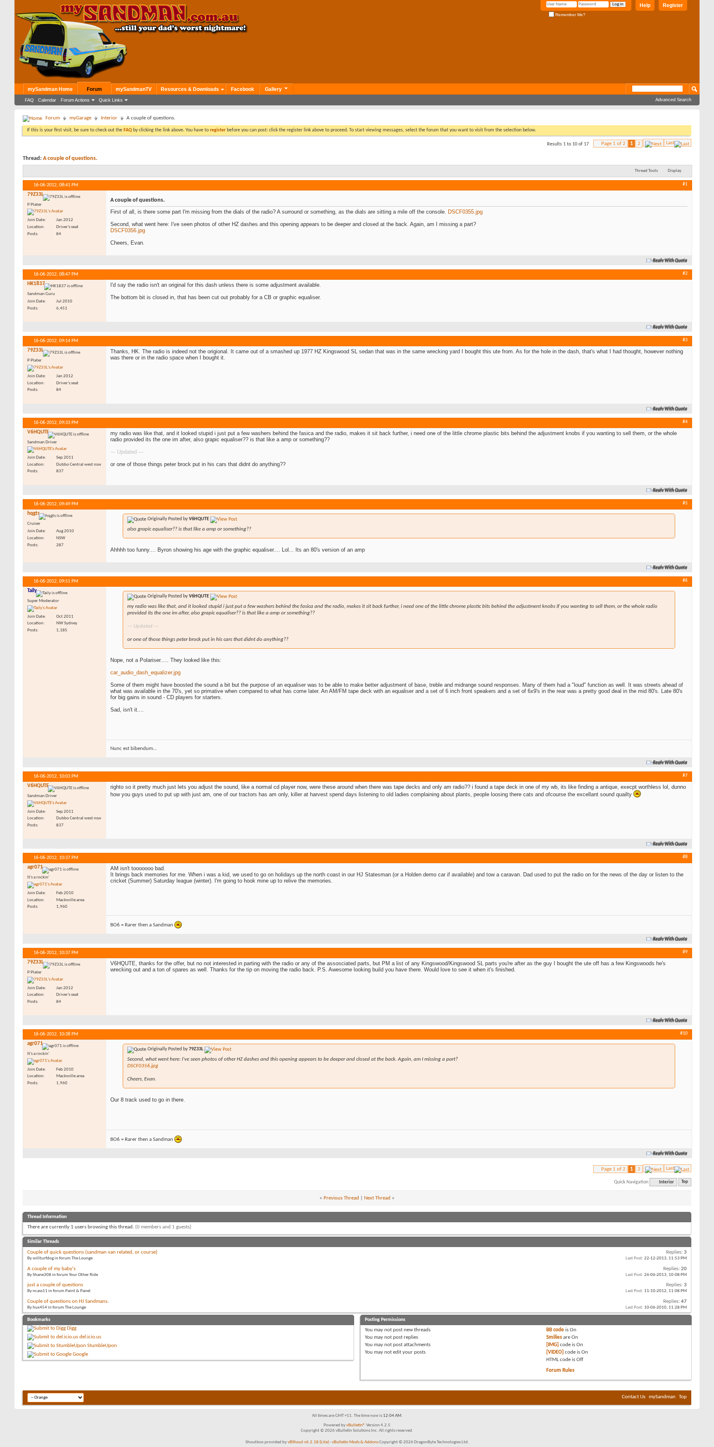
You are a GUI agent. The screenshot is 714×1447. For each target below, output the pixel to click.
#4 (685, 421)
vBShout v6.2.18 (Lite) (308, 1442)
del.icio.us (90, 1337)
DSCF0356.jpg (127, 230)
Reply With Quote (670, 260)
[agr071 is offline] (44, 885)
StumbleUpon (102, 1345)
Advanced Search (673, 99)
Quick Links (111, 100)
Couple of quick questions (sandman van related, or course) (92, 1252)
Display (674, 171)
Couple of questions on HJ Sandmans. (68, 1301)
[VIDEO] (555, 1352)
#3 (685, 340)
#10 (684, 1033)
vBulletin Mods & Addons (355, 1442)
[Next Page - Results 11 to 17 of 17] (653, 143)
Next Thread (377, 1198)
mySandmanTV (134, 89)
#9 (685, 952)
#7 (685, 775)
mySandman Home (50, 89)
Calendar (47, 100)
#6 (685, 580)
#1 (685, 184)
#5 (685, 503)
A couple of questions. (70, 158)
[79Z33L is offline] (45, 212)
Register (673, 5)
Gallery (273, 89)
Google (80, 1354)
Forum (94, 89)
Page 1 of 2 (613, 143)
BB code (555, 1330)
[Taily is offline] (42, 608)
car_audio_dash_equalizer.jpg (145, 672)
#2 (685, 273)
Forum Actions (75, 100)
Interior (109, 118)
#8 (685, 856)
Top (684, 1182)
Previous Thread (341, 1198)
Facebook (242, 89)
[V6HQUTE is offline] (47, 449)
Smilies (554, 1337)
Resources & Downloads (190, 89)
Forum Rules (560, 1370)
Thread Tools (646, 171)
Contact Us (633, 1396)
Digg (71, 1328)
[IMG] (552, 1344)
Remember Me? (569, 14)
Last (670, 142)
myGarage (80, 118)
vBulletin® (355, 1425)
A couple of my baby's (51, 1268)
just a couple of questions (55, 1285)
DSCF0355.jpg (465, 212)
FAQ (29, 100)
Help (645, 5)
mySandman (662, 1396)
